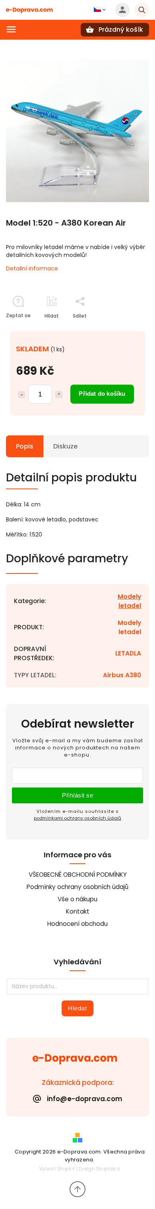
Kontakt (77, 911)
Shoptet (66, 1168)
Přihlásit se (77, 795)
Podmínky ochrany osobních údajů (77, 887)
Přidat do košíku (102, 393)
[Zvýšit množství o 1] (58, 394)
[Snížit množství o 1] (21, 394)
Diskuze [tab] (65, 446)
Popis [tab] (24, 446)
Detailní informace (32, 268)
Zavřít (123, 329)
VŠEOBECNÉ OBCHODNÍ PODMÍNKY (78, 874)
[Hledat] (142, 10)
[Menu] (11, 29)
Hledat (77, 1008)
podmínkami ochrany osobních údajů (77, 818)
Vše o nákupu (77, 899)
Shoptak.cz (108, 1168)
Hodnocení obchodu (77, 924)
